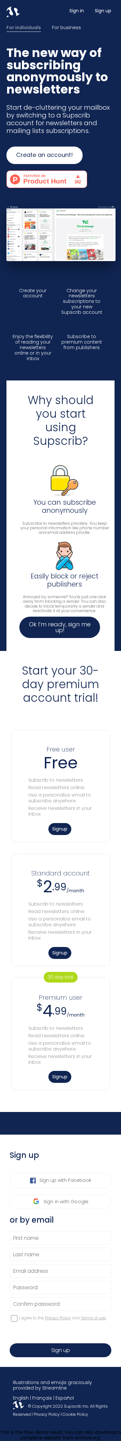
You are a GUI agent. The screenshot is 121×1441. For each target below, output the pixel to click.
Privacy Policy (58, 1318)
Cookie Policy (75, 1414)
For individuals (23, 28)
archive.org (87, 1438)
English (21, 1398)
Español (64, 1398)
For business (66, 28)
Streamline (54, 1388)
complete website (40, 1438)
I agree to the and (62, 1318)
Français (42, 1398)
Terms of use (93, 1318)
